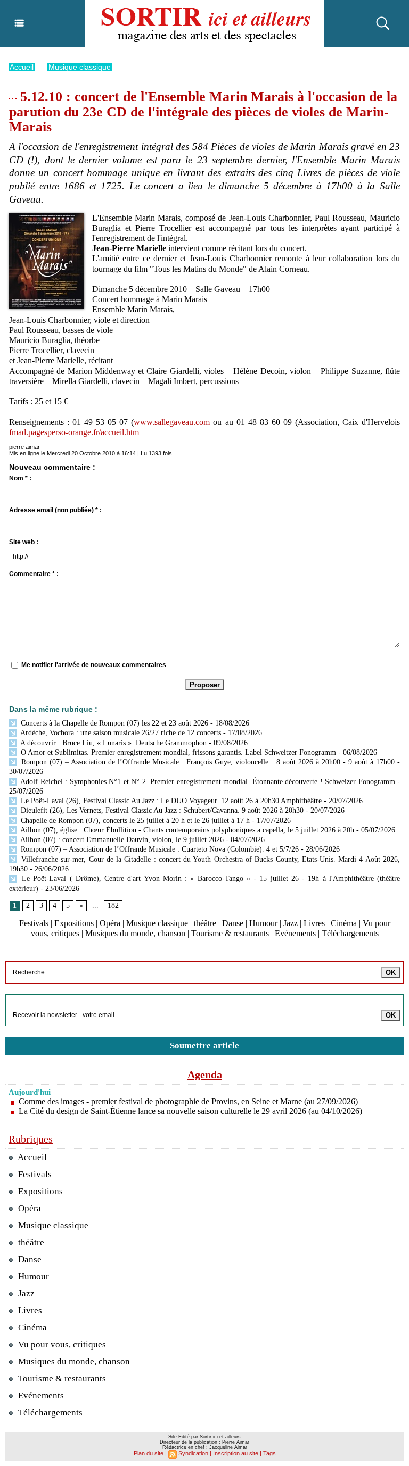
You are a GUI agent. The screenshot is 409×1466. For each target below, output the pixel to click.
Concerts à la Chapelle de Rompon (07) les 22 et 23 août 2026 (113, 723)
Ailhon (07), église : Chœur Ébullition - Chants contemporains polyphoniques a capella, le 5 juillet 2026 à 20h (186, 830)
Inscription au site (235, 1453)
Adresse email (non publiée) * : (55, 510)
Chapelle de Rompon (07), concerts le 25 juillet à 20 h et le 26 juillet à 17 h (134, 820)
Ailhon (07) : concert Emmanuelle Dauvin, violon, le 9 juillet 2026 (121, 840)
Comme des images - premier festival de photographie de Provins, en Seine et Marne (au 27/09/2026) (188, 1101)
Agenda (204, 1074)
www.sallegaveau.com (172, 422)
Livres (314, 923)
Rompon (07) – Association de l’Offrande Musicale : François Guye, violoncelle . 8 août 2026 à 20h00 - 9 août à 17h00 (207, 762)
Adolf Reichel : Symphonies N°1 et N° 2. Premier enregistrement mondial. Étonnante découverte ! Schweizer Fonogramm (207, 782)
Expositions (74, 923)
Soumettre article (204, 1045)
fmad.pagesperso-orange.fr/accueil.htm (74, 432)
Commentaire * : (34, 574)
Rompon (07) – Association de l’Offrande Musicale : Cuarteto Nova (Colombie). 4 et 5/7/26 (159, 849)
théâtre (205, 923)
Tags (269, 1453)
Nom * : (20, 478)
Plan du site (148, 1453)
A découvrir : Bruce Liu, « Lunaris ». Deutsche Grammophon (113, 743)
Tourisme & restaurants (230, 933)
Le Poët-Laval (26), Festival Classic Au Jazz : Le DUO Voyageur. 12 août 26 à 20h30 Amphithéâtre (170, 801)
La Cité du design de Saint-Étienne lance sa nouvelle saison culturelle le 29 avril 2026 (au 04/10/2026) (190, 1110)
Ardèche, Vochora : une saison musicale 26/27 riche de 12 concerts (120, 733)
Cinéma (344, 923)
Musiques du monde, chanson (135, 933)
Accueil (22, 67)
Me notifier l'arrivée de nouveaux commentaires (93, 665)
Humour (263, 923)
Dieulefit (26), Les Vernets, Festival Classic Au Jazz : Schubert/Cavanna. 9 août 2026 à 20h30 (161, 810)
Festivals (33, 923)
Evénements (295, 933)
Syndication (193, 1453)
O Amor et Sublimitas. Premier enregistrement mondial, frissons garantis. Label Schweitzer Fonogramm (177, 752)
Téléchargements (350, 933)
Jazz (290, 923)
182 (113, 906)
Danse (232, 923)
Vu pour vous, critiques (61, 1344)
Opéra (110, 923)
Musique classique (79, 67)
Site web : (23, 542)
